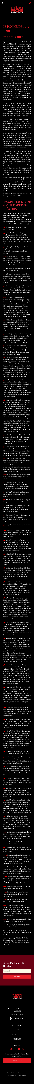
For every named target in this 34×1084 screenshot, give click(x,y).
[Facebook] (15, 1048)
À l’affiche (17, 1025)
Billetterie (17, 1034)
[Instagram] (23, 1048)
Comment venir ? (18, 1018)
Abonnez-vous (17, 1061)
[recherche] (30, 3)
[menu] (2, 3)
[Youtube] (19, 1048)
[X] (11, 1048)
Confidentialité (22, 1075)
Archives (17, 1039)
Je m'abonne (17, 976)
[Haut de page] (29, 1077)
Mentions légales (12, 1075)
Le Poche (17, 1030)
